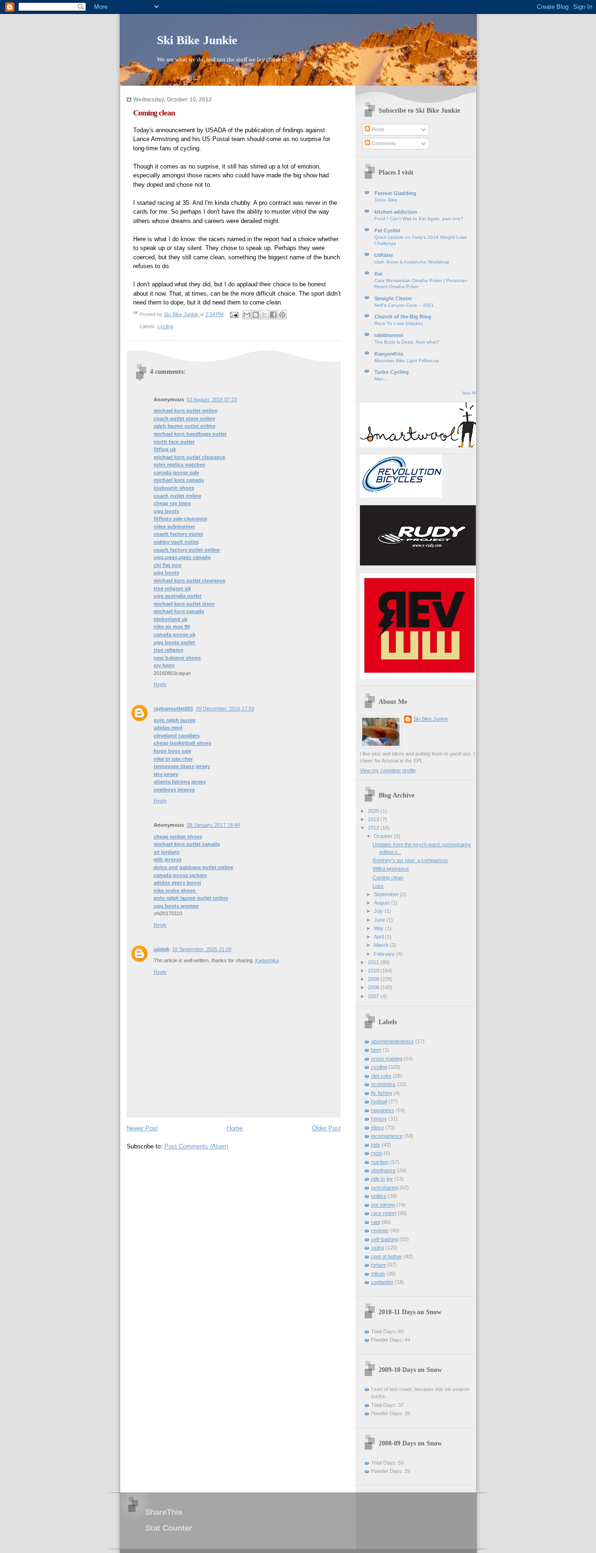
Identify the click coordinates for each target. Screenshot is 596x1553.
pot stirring (383, 1205)
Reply (160, 684)
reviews (380, 1230)
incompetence (387, 1136)
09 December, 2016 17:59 (225, 708)
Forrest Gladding (395, 193)
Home (235, 1128)
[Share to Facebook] (273, 314)
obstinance (383, 1170)
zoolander (382, 1282)
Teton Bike (385, 200)
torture (378, 1265)
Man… (381, 378)
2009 (374, 979)
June (380, 920)
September (387, 894)
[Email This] (246, 314)
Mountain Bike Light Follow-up (406, 360)
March (382, 945)
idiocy (377, 1127)
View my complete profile (388, 770)
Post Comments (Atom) (196, 1146)
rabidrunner (388, 335)
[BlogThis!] (255, 314)
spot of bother (386, 1256)
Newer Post (142, 1128)
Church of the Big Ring (402, 316)
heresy (379, 1118)
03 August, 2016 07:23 (212, 399)
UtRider (383, 255)
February (385, 954)
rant (375, 1222)
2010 (374, 970)
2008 (374, 987)
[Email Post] (234, 314)
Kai (378, 274)
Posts (377, 129)
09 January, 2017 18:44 (213, 825)
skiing (377, 1247)
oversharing (384, 1187)
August (382, 902)
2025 (374, 811)
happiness (382, 1110)
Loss (378, 886)
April (379, 936)
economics (383, 1084)
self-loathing (384, 1239)
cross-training (386, 1058)
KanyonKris (388, 354)
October (384, 836)
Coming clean (387, 877)
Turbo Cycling (391, 372)
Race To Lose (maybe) (398, 323)
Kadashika (267, 960)
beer (376, 1050)
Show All (469, 393)
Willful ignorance (390, 868)
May (379, 928)
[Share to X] (264, 314)
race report (383, 1213)
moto (376, 1153)
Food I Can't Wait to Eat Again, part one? (418, 218)
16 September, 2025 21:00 (201, 949)
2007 (374, 996)
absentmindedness (392, 1041)
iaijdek (161, 949)
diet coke (381, 1076)
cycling (165, 326)
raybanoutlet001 (173, 708)
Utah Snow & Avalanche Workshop (411, 261)
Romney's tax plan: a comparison (410, 860)
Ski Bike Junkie (197, 40)
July (379, 911)
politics (378, 1196)
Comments (383, 143)
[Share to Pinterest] (282, 314)
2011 (374, 962)
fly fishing (381, 1093)
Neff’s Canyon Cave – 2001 (404, 305)
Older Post (326, 1128)
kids (375, 1145)
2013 (374, 819)
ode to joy (382, 1179)
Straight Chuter (393, 298)
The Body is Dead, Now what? (407, 341)
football (379, 1101)
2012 (374, 828)
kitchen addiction (395, 212)
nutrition (380, 1162)
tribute (378, 1273)
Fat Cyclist (387, 230)
